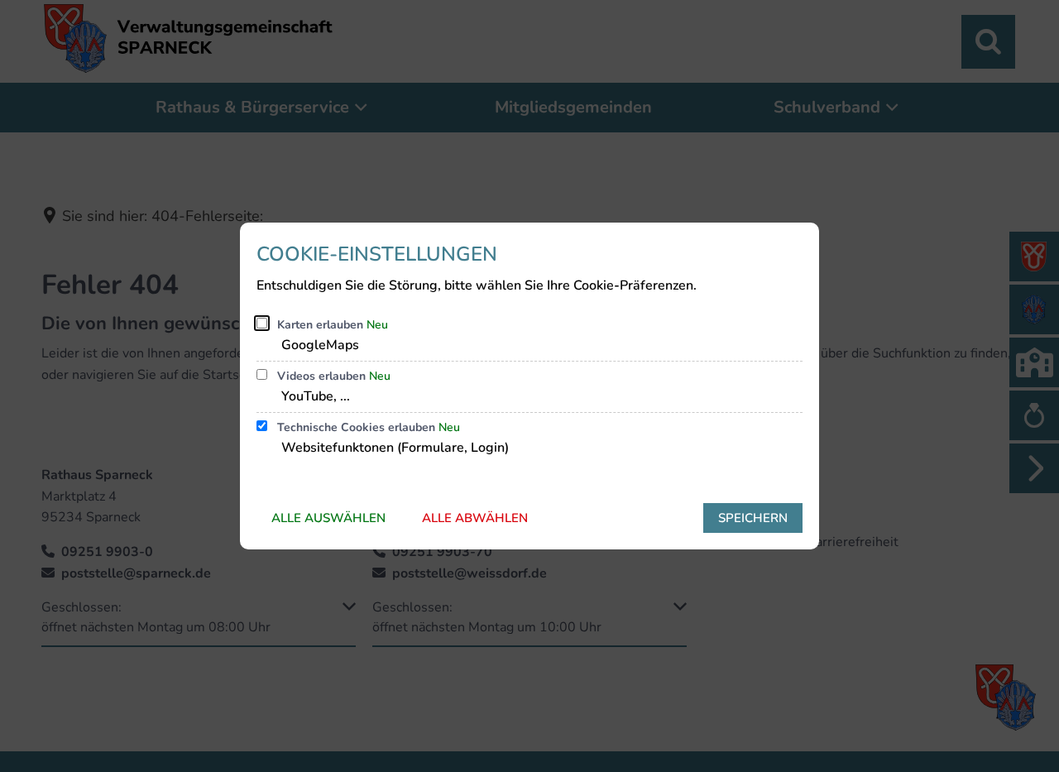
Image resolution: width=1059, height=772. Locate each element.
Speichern (753, 518)
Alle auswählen (328, 518)
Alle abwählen (475, 518)
